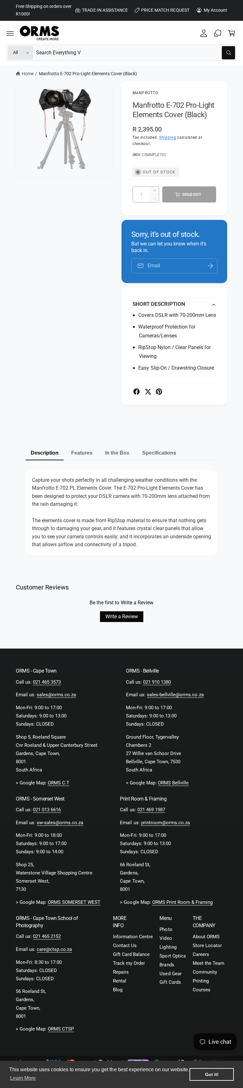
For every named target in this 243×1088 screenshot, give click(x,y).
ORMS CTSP (61, 1029)
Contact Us (125, 945)
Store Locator (207, 945)
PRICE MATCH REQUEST (165, 10)
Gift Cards (170, 982)
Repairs (121, 972)
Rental (119, 981)
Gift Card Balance (131, 954)
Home (28, 73)
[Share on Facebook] (136, 392)
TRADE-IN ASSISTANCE (105, 10)
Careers (201, 954)
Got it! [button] (212, 1074)
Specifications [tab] (159, 453)
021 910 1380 (157, 682)
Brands (166, 965)
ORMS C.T (58, 783)
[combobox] (135, 53)
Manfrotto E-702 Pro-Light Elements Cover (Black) (88, 73)
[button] (10, 33)
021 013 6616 (47, 810)
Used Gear (170, 973)
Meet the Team (208, 963)
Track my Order (129, 963)
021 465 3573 (47, 682)
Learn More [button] (23, 1078)
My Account (215, 10)
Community (205, 972)
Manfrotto (145, 93)
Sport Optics (172, 956)
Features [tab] (81, 453)
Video (165, 938)
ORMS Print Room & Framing (182, 902)
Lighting (167, 947)
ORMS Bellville (173, 783)
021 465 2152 (47, 936)
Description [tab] (45, 453)
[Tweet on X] (148, 392)
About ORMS (206, 937)
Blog (117, 990)
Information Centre (133, 937)
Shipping (167, 137)
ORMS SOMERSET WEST (74, 902)
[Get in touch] (218, 33)
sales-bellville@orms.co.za (175, 695)
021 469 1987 (151, 810)
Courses (201, 990)
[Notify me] (210, 265)
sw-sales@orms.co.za (60, 822)
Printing (201, 981)
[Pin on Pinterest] (159, 392)
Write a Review (121, 617)
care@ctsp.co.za (54, 949)
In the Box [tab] (117, 453)
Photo (165, 929)
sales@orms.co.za (56, 695)
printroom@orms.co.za (165, 822)
